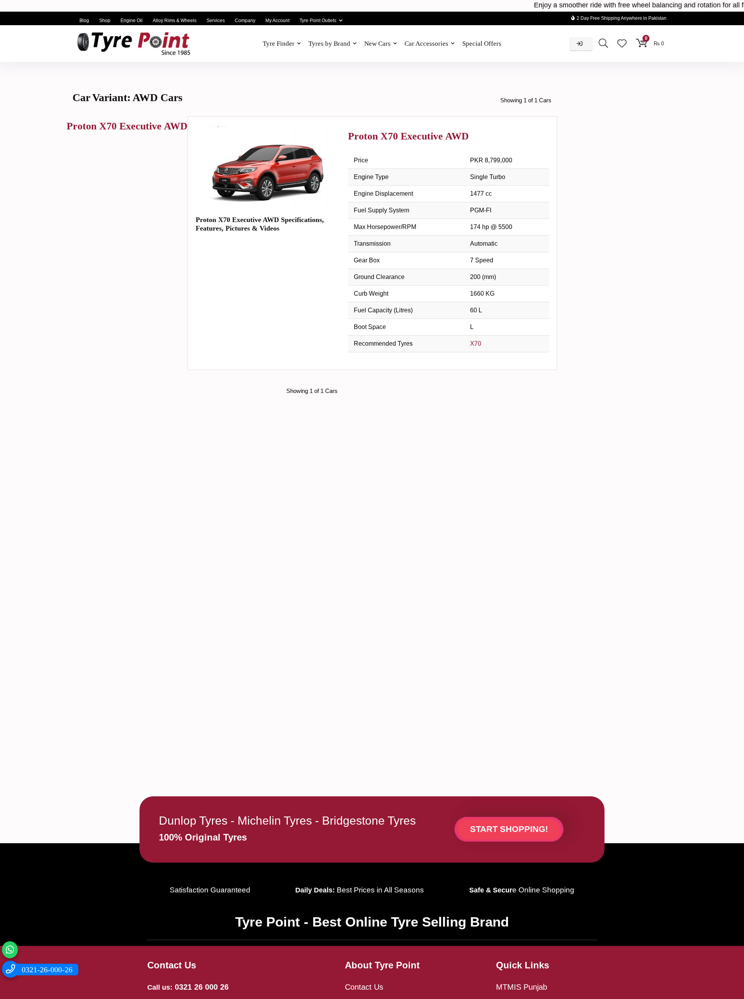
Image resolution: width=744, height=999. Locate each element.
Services (216, 20)
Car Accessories (426, 43)
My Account (277, 20)
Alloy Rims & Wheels (174, 20)
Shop (104, 20)
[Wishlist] (622, 44)
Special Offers (481, 43)
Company (245, 20)
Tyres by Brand (329, 43)
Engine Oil (132, 20)
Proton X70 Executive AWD (127, 126)
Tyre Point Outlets (318, 20)
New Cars (377, 43)
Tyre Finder (278, 43)
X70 (475, 343)
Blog (84, 20)
